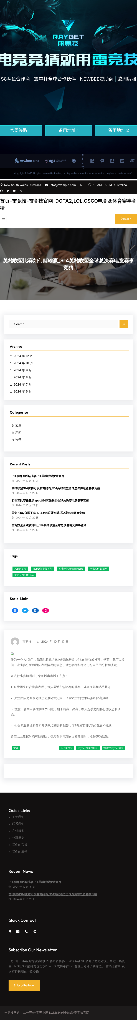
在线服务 (18, 831)
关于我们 (18, 817)
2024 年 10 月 (23, 363)
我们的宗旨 (19, 845)
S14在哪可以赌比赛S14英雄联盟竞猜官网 (38, 476)
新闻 (18, 432)
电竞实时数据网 (98, 568)
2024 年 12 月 (23, 356)
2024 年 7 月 (23, 384)
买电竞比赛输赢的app (71, 568)
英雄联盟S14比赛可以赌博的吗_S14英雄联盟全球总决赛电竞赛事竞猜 (56, 488)
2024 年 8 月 (23, 377)
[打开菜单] (3, 219)
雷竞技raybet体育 (24, 574)
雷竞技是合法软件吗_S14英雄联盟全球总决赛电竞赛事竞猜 (49, 525)
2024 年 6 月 (23, 391)
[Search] (124, 324)
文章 (18, 425)
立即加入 (126, 219)
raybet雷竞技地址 (42, 568)
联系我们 (18, 824)
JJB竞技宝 (20, 568)
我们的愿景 (19, 851)
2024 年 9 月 (23, 370)
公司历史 (18, 838)
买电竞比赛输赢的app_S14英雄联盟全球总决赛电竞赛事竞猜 (50, 500)
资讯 (18, 439)
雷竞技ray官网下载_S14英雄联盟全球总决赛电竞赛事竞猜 (48, 513)
